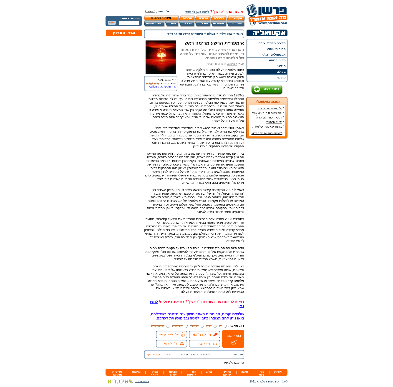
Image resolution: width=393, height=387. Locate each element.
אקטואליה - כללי (274, 54)
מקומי (281, 77)
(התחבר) (150, 11)
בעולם (281, 71)
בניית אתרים (142, 381)
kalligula (232, 64)
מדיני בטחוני (277, 60)
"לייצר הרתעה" (274, 122)
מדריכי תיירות (227, 373)
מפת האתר (154, 373)
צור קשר (261, 373)
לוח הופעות (191, 373)
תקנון (244, 371)
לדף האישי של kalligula (162, 86)
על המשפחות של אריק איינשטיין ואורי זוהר (270, 110)
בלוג (209, 371)
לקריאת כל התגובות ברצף (159, 354)
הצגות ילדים (173, 373)
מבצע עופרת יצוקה (272, 43)
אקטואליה (225, 33)
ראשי (239, 33)
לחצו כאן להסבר (197, 12)
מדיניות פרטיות (117, 373)
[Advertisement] (267, 210)
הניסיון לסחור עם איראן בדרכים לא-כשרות (270, 119)
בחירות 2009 (276, 49)
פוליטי (281, 66)
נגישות (136, 371)
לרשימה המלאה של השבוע (267, 133)
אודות (278, 371)
